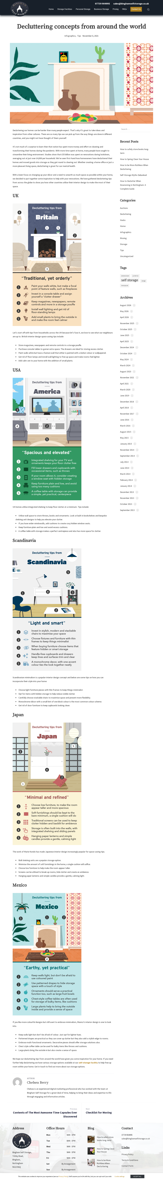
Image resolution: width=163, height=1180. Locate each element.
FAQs (124, 9)
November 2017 (127, 413)
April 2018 (124, 407)
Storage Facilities (64, 9)
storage (143, 281)
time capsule (124, 285)
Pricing (115, 9)
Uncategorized (126, 256)
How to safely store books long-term (105, 1138)
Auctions (124, 208)
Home (51, 9)
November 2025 (127, 323)
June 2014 (124, 468)
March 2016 (125, 425)
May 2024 (124, 359)
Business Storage (101, 9)
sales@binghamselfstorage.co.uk (131, 3)
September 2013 (127, 510)
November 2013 (127, 498)
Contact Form (127, 1166)
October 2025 (126, 329)
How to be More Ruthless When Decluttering (103, 1163)
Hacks (123, 220)
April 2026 (124, 317)
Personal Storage (83, 9)
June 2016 (124, 419)
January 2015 (126, 443)
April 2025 (124, 341)
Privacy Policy (127, 1154)
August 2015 (125, 431)
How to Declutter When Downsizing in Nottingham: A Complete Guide (133, 185)
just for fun (135, 276)
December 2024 (127, 347)
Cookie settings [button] (119, 1176)
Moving (123, 238)
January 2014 (126, 486)
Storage (123, 244)
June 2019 (124, 395)
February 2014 (126, 480)
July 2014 (124, 462)
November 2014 (127, 449)
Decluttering (125, 214)
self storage (129, 280)
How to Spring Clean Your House (134, 159)
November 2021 (127, 377)
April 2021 (124, 383)
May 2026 (124, 311)
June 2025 (124, 335)
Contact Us (136, 9)
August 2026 (125, 305)
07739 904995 (102, 3)
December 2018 (127, 401)
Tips (79, 35)
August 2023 (125, 371)
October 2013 (126, 504)
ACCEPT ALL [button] (137, 1176)
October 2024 (126, 353)
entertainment (125, 276)
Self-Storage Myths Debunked (133, 175)
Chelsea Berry (37, 1083)
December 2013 (127, 492)
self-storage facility (88, 1062)
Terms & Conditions (130, 1160)
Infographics (70, 35)
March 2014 (125, 474)
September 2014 (127, 455)
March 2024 (125, 365)
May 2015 (124, 437)
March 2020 (125, 389)
